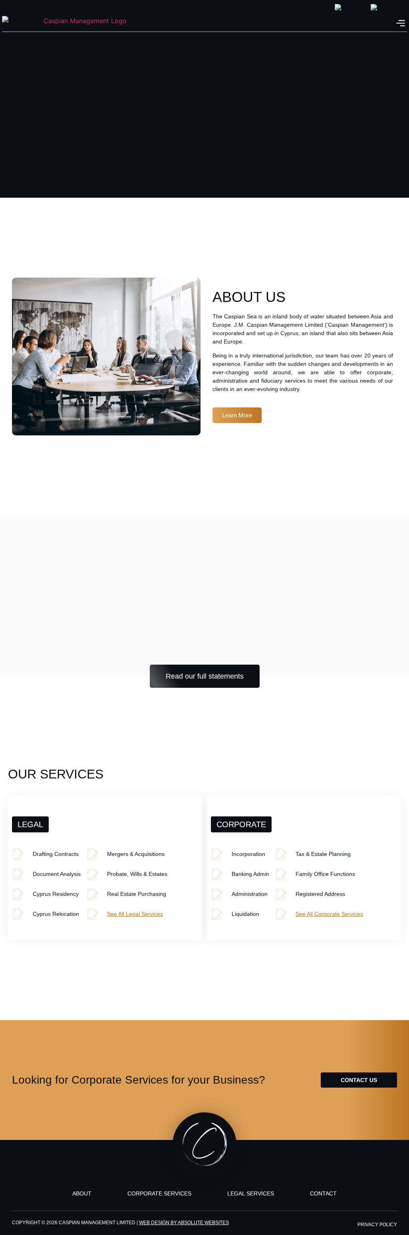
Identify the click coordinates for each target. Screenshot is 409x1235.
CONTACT (323, 1193)
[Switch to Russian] (385, 7)
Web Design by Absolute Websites (184, 1222)
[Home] (82, 23)
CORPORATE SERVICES (159, 1193)
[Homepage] (204, 1144)
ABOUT (81, 1193)
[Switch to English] (349, 7)
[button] (400, 23)
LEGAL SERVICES (250, 1193)
